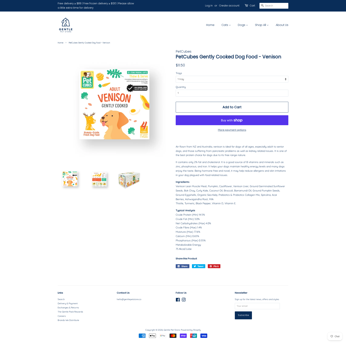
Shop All (261, 25)
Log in (209, 5)
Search (61, 299)
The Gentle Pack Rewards (70, 311)
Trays (179, 73)
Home (210, 25)
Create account (229, 5)
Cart (252, 5)
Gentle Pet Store (172, 330)
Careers (62, 316)
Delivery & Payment (68, 303)
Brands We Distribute (68, 320)
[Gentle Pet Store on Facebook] (178, 300)
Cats (225, 25)
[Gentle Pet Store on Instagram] (184, 300)
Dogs (242, 25)
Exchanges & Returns (68, 307)
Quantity (181, 87)
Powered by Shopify (191, 330)
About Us (282, 25)
